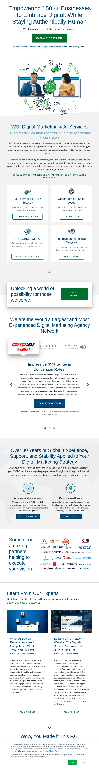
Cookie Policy (54, 751)
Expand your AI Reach (27, 217)
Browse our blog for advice (23, 603)
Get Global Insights (28, 516)
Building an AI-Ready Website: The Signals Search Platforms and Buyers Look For (68, 644)
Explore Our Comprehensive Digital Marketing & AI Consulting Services (49, 176)
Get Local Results (71, 516)
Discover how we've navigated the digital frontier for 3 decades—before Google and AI (50, 46)
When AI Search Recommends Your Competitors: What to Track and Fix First (23, 644)
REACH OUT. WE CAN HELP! (50, 38)
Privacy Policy (42, 751)
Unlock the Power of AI (27, 257)
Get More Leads (71, 217)
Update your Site (71, 257)
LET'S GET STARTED (74, 294)
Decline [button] (82, 762)
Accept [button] (72, 762)
